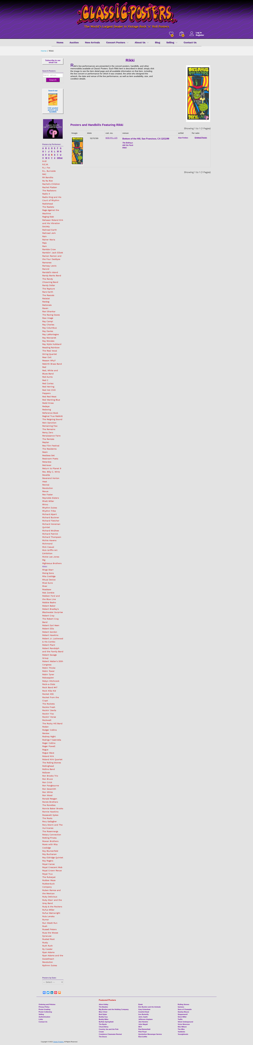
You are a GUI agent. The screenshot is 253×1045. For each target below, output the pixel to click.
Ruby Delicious (49, 896)
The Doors (103, 1037)
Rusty (45, 942)
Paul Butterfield (144, 1029)
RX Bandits (47, 177)
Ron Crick (47, 782)
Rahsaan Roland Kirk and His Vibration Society (52, 223)
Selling (41, 1014)
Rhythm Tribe (49, 511)
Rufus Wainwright (51, 913)
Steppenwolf (183, 1014)
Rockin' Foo (48, 714)
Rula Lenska (48, 916)
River (44, 586)
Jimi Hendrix (143, 1022)
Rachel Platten (49, 187)
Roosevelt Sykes (50, 815)
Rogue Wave (48, 753)
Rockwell (46, 720)
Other (60, 158)
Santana (181, 1007)
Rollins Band (48, 769)
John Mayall (143, 1024)
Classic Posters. (58, 1042)
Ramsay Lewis (49, 266)
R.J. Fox (46, 167)
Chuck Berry (103, 1027)
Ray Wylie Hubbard (51, 344)
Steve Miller (182, 1017)
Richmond (47, 543)
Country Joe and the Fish (108, 1029)
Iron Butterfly (143, 1014)
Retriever (46, 465)
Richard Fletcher (50, 521)
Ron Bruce (47, 779)
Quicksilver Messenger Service (150, 1034)
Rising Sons (48, 573)
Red (44, 367)
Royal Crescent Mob (52, 867)
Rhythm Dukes (49, 508)
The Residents (49, 449)
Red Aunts (47, 377)
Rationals (47, 305)
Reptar (45, 442)
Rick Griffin (142, 1037)
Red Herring (48, 386)
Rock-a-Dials (48, 684)
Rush (44, 926)
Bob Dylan (103, 1014)
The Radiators (49, 190)
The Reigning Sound (52, 419)
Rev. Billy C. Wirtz (51, 472)
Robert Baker (48, 606)
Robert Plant (48, 645)
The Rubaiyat (48, 877)
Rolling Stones (183, 1004)
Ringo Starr (48, 570)
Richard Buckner (50, 517)
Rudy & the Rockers (52, 906)
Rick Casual (48, 547)
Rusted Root (48, 939)
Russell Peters (49, 929)
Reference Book (50, 413)
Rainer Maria (48, 239)
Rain (44, 236)
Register (200, 35)
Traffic (180, 1019)
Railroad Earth (49, 230)
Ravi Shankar (48, 311)
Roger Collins (48, 743)
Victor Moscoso (184, 1024)
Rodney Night (49, 736)
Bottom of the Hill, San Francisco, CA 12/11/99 (145, 138)
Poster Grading (44, 1009)
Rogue (45, 749)
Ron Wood (47, 795)
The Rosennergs (50, 831)
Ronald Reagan (49, 799)
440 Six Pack (127, 145)
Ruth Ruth (47, 946)
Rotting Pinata (49, 838)
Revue (45, 491)
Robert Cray (48, 615)
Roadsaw (46, 589)
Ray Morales (48, 341)
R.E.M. (45, 164)
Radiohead (47, 204)
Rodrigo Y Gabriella (51, 740)
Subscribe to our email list (52, 61)
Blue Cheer (103, 1012)
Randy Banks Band (51, 275)
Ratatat (46, 298)
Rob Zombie (48, 592)
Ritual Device (48, 579)
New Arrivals (92, 42)
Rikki (44, 566)
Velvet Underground (185, 1022)
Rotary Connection (51, 834)
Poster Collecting (45, 1012)
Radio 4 (46, 194)
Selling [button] (170, 42)
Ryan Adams (48, 952)
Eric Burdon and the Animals (149, 1007)
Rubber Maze (48, 880)
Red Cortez (47, 383)
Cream (101, 1032)
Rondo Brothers (50, 802)
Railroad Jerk (49, 233)
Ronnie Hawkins (50, 812)
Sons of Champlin (185, 1009)
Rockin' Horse (49, 717)
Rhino (45, 504)
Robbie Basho (49, 602)
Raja (44, 243)
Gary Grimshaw (144, 1009)
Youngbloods (183, 1034)
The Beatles (103, 1007)
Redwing (46, 409)
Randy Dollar (48, 285)
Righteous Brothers (51, 563)
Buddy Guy (103, 1017)
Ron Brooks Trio (50, 776)
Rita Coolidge (48, 576)
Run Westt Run (49, 923)
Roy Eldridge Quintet (52, 857)
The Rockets (48, 704)
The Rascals (48, 295)
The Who (181, 1029)
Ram (44, 246)
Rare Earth (47, 292)
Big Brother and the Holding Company (114, 1009)
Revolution (47, 488)
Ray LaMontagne (50, 334)
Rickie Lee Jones (50, 557)
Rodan (45, 727)
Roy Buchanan (49, 854)
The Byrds (103, 1024)
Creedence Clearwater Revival (110, 1034)
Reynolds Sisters (50, 498)
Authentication (44, 1017)
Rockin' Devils (49, 710)
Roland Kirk (48, 756)
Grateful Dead (143, 1012)
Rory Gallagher (49, 821)
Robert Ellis (48, 628)
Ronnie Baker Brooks (52, 808)
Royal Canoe (48, 864)
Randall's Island (50, 272)
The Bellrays (127, 143)
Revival (45, 485)
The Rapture (48, 288)
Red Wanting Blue (51, 400)
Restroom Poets (50, 458)
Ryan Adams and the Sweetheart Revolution (52, 958)
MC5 (140, 1027)
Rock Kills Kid (49, 691)
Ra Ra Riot (47, 181)
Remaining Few (50, 426)
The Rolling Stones (51, 762)
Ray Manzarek (49, 338)
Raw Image (47, 318)
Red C (45, 380)
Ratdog (45, 301)
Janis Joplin (143, 1017)
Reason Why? (49, 360)
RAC (44, 174)
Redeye (45, 406)
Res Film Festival (50, 445)
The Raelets (48, 207)
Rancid (45, 269)
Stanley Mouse (183, 1012)
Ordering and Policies (47, 1004)
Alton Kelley (103, 1004)
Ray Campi (47, 321)
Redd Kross (48, 403)
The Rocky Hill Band (52, 723)
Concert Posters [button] (115, 42)
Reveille (46, 475)
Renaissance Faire (51, 436)
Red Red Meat (49, 396)
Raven (45, 308)
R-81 (44, 161)
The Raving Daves (51, 315)
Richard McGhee (50, 530)
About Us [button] (140, 42)
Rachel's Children (51, 184)
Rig (43, 560)
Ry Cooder (47, 949)
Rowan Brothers (50, 841)
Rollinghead (48, 766)
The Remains (48, 429)
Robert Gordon (49, 632)
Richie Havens (49, 540)
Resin (45, 452)
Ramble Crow (49, 249)
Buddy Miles (103, 1019)
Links (41, 1019)
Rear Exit (46, 357)
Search (53, 80)
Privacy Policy (44, 1007)
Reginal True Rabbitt (52, 416)
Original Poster (201, 138)
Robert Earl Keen (50, 625)
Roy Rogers (47, 861)
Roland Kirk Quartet (52, 759)
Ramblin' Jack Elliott (52, 252)
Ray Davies (47, 331)
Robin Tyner (48, 674)
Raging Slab (48, 217)
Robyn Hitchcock (50, 681)
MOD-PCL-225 (111, 138)
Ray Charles (48, 324)
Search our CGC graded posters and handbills (53, 101)
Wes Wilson (182, 1027)
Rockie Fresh (48, 707)
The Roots (47, 818)
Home (60, 42)
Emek (140, 1004)
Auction (74, 42)
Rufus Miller (48, 910)
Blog (157, 42)
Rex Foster (47, 494)
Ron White (47, 792)
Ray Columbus (49, 328)
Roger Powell (48, 746)
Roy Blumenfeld (50, 851)
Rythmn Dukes (49, 965)
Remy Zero (47, 432)
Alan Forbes (183, 138)
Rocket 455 (48, 694)
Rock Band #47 (49, 687)
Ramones (46, 262)
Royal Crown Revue (52, 870)
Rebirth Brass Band (52, 364)
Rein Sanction (49, 423)
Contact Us (190, 42)
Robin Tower (48, 671)
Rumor (45, 919)
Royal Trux (47, 874)
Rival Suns (47, 583)
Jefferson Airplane (145, 1019)
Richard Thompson (51, 537)
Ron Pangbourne (50, 785)
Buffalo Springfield (106, 1022)
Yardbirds (181, 1032)
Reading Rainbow (51, 347)
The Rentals (48, 439)
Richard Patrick (50, 534)
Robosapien (48, 677)
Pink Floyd (142, 1032)
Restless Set (48, 455)
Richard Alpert (49, 514)
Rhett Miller (48, 501)
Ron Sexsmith (49, 789)
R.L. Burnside (49, 171)
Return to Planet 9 (51, 468)
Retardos (46, 462)
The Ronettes (48, 805)
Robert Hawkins (50, 635)
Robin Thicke (48, 668)
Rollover (46, 772)
